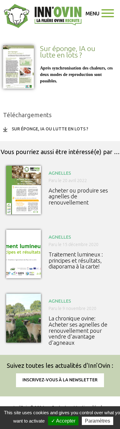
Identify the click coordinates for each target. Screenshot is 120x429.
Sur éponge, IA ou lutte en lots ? (50, 128)
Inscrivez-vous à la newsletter (60, 379)
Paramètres (97, 420)
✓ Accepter (63, 420)
